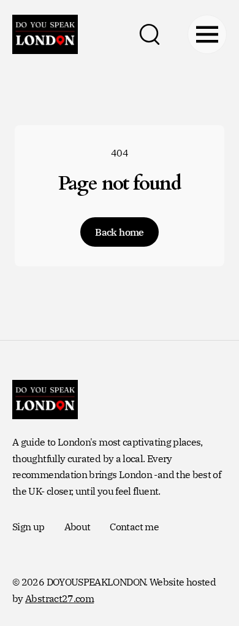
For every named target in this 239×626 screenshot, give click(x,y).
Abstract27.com (59, 598)
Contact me (134, 526)
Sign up (28, 526)
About (77, 526)
